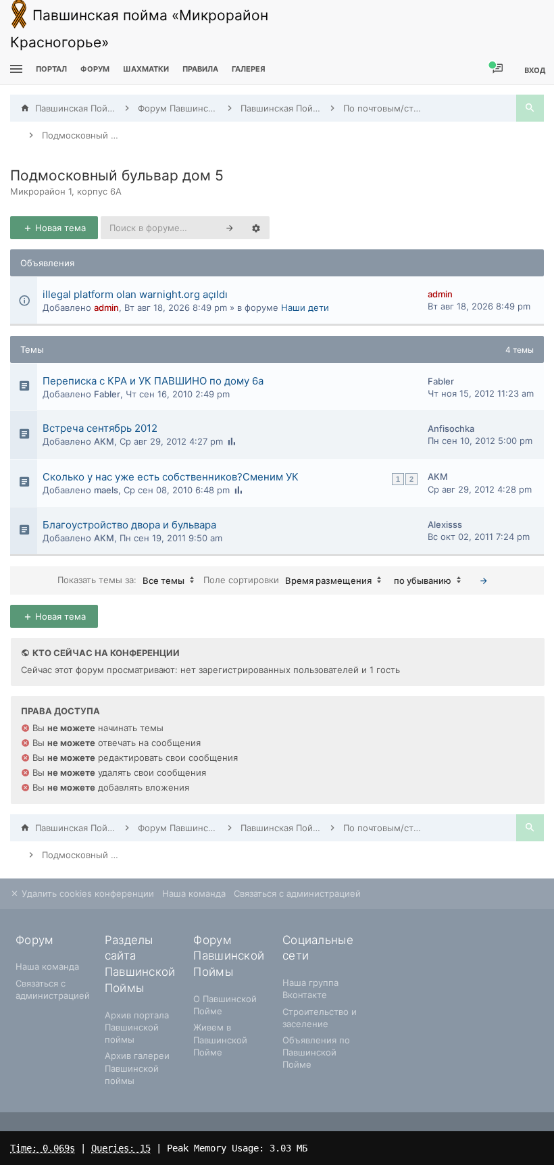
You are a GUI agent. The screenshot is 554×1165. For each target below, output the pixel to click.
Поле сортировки (287, 579)
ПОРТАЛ (51, 69)
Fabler (107, 394)
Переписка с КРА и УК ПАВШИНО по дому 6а (153, 380)
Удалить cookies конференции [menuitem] (86, 893)
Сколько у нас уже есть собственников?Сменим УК (171, 476)
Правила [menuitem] (200, 69)
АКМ (104, 441)
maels (106, 490)
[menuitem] (146, 69)
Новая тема (59, 227)
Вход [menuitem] (534, 70)
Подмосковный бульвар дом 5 (117, 175)
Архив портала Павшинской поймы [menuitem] (137, 1027)
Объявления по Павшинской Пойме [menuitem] (316, 1052)
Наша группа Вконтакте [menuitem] (310, 988)
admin (106, 307)
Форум (94, 69)
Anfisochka (451, 428)
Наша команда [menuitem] (194, 893)
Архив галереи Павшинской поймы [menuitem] (137, 1067)
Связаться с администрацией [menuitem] (297, 893)
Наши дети (305, 307)
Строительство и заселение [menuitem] (319, 1017)
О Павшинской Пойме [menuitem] (225, 1004)
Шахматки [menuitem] (146, 69)
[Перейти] (483, 580)
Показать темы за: (120, 579)
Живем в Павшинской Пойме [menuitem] (220, 1039)
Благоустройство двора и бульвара (129, 524)
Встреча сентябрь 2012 (100, 428)
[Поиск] (530, 108)
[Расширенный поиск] (256, 227)
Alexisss (445, 524)
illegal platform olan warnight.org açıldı (135, 294)
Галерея (249, 69)
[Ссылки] (14, 69)
